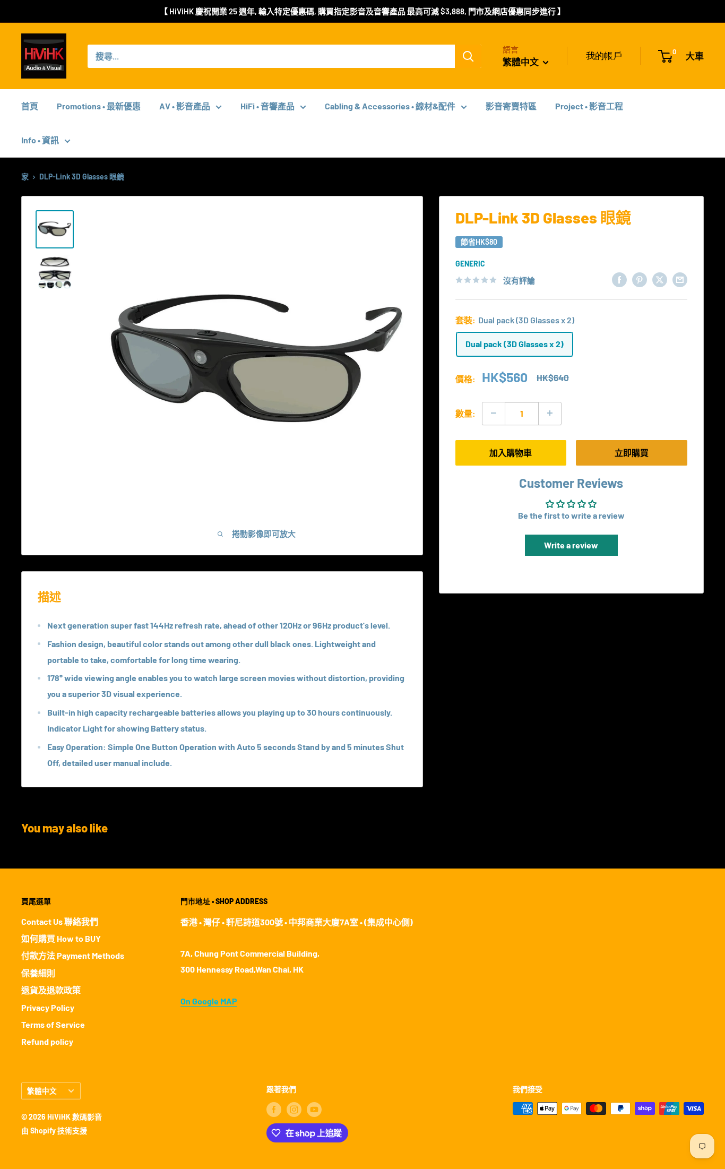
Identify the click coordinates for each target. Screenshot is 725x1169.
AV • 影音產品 (184, 106)
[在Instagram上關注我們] (294, 1109)
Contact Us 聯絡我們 (59, 921)
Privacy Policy (47, 1007)
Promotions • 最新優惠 (99, 106)
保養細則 (38, 973)
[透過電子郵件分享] (679, 279)
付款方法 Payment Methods (72, 955)
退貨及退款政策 (51, 990)
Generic (470, 263)
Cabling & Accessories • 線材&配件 (390, 106)
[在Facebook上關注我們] (273, 1109)
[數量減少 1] (493, 413)
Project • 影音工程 (589, 106)
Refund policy (47, 1041)
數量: (465, 413)
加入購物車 (510, 452)
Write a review (571, 545)
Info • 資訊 (40, 140)
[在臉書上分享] (619, 279)
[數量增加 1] (550, 413)
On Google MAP (208, 1001)
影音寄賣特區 (511, 106)
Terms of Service (53, 1024)
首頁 (29, 106)
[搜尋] (468, 56)
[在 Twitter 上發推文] (659, 279)
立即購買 (632, 452)
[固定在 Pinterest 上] (639, 279)
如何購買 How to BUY (61, 938)
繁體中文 (42, 1090)
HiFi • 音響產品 (267, 106)
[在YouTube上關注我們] (314, 1109)
